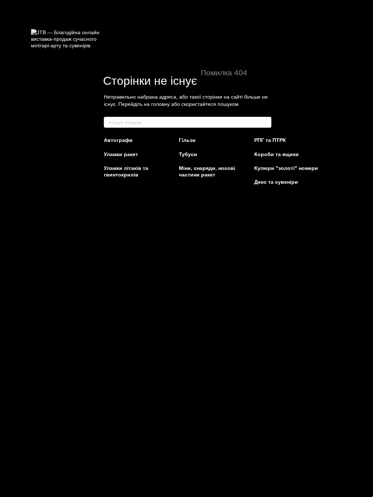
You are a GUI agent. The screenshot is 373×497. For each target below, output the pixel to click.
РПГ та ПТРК (270, 140)
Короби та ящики (276, 154)
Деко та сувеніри (276, 182)
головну (160, 104)
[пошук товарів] (265, 122)
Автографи (118, 140)
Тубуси (188, 154)
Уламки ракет (121, 154)
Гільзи (187, 140)
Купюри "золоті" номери (286, 168)
